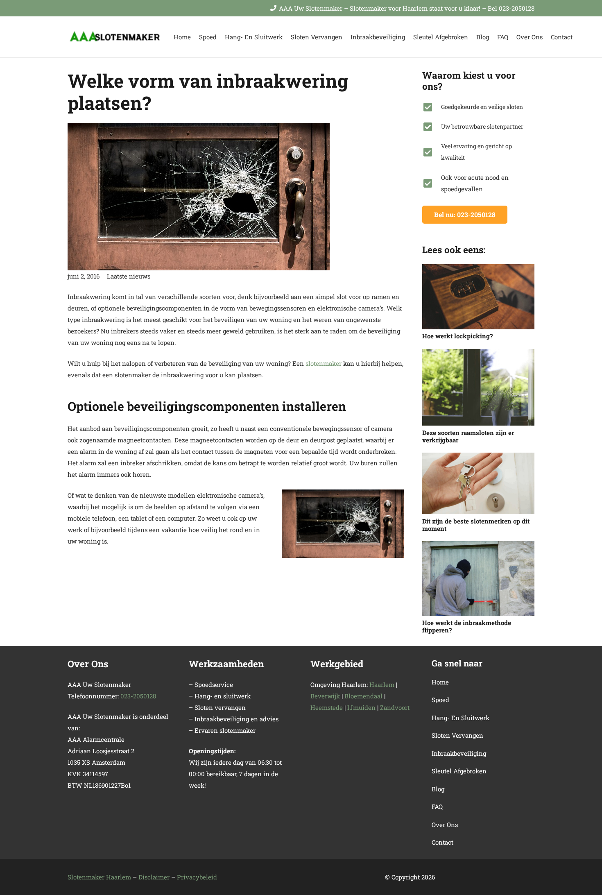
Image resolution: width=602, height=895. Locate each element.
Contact (442, 842)
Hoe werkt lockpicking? (457, 336)
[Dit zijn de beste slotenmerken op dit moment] (478, 483)
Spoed (440, 700)
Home (440, 682)
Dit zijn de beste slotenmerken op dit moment (476, 524)
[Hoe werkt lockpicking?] (478, 296)
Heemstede (326, 707)
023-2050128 (138, 696)
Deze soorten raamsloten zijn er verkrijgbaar (468, 436)
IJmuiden (361, 707)
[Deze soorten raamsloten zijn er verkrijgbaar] (478, 387)
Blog (438, 789)
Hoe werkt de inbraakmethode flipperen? (466, 626)
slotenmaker (324, 363)
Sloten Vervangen (457, 735)
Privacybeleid (197, 877)
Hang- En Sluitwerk (460, 718)
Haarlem (381, 684)
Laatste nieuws (128, 276)
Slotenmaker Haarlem (99, 877)
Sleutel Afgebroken (459, 771)
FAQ (437, 806)
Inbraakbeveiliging (459, 753)
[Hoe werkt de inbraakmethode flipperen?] (478, 578)
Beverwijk (325, 696)
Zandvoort (395, 707)
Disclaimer (154, 877)
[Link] (115, 37)
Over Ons (445, 824)
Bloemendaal (363, 696)
